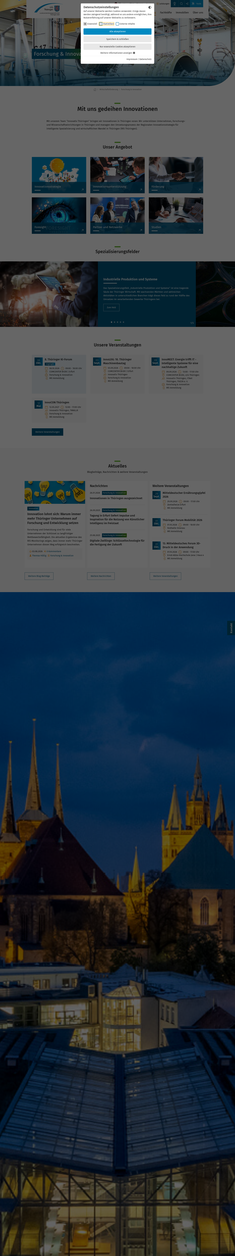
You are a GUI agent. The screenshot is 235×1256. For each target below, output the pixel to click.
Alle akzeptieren (117, 31)
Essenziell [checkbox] (92, 24)
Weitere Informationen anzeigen (116, 53)
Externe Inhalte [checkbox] (127, 24)
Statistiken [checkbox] (108, 24)
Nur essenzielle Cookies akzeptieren (117, 46)
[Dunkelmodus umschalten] (150, 7)
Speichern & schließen (117, 39)
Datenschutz (145, 59)
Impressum (131, 59)
